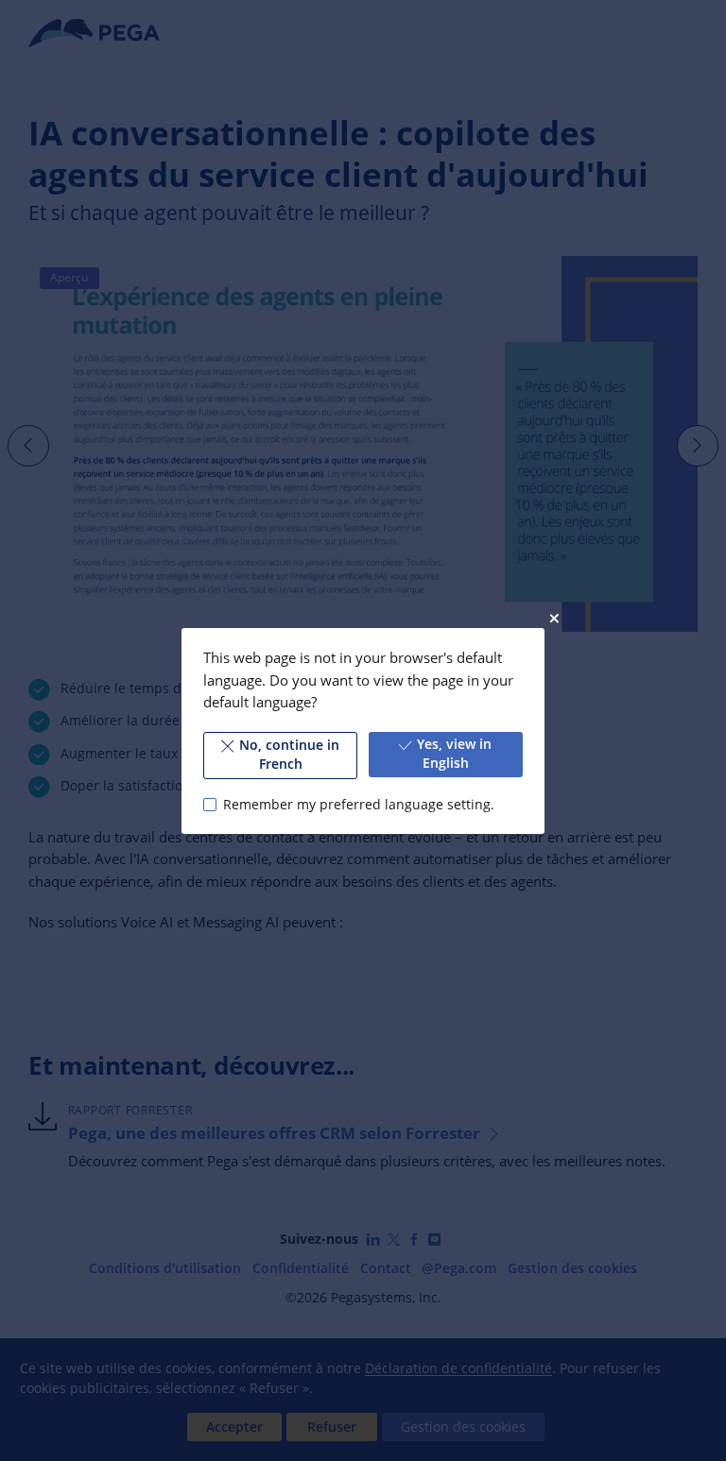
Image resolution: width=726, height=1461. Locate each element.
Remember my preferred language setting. (358, 803)
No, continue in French (289, 755)
